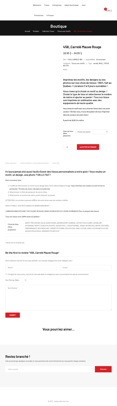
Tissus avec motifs (78, 63)
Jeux (83, 5)
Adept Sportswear (72, 5)
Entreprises (56, 5)
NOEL (101, 63)
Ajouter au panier (88, 147)
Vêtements (37, 5)
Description (10, 163)
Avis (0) (55, 163)
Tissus (46, 5)
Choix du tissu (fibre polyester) (68, 133)
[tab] (10, 163)
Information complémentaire (34, 163)
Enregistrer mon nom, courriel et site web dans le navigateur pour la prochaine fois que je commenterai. (48, 274)
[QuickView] (103, 147)
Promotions (38, 15)
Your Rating (9, 280)
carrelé (95, 63)
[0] (103, 10)
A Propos (50, 15)
